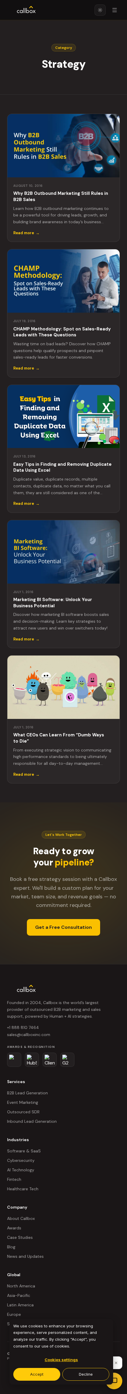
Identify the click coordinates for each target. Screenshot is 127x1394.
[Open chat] (114, 1381)
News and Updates (25, 1256)
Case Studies (20, 1237)
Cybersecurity (21, 1160)
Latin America (20, 1305)
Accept (36, 1374)
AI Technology (20, 1170)
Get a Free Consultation (63, 927)
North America (21, 1286)
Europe (14, 1314)
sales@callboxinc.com (28, 1034)
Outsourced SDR (23, 1111)
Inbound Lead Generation (32, 1121)
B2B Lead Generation (27, 1093)
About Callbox (21, 1218)
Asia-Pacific (18, 1295)
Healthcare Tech (22, 1188)
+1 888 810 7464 (23, 1027)
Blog (11, 1247)
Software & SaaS (24, 1151)
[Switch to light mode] (100, 10)
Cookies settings (61, 1359)
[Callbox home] (26, 10)
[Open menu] (114, 10)
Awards (14, 1228)
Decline (86, 1374)
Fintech (14, 1179)
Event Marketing (22, 1102)
